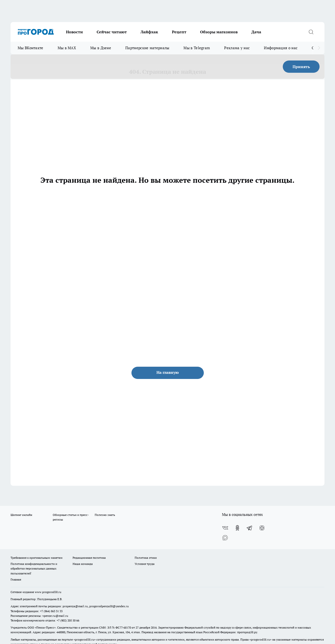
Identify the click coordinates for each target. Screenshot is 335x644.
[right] (318, 48)
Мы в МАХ (67, 48)
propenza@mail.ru (75, 606)
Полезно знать (105, 515)
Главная (16, 579)
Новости (74, 31)
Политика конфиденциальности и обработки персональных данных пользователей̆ (34, 568)
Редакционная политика (89, 557)
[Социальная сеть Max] (225, 538)
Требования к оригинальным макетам (37, 557)
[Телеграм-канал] (250, 528)
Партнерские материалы (147, 48)
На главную (167, 372)
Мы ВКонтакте (30, 48)
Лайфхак (149, 31)
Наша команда (83, 564)
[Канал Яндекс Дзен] (262, 528)
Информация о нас (280, 48)
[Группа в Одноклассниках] (237, 528)
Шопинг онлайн (21, 515)
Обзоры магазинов (219, 31)
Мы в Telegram (196, 48)
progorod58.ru (84, 639)
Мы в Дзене (100, 48)
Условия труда (145, 564)
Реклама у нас (237, 48)
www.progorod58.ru (48, 592)
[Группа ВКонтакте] (225, 528)
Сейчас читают (112, 31)
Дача (256, 31)
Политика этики (146, 557)
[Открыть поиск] (311, 32)
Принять (301, 66)
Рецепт (179, 31)
